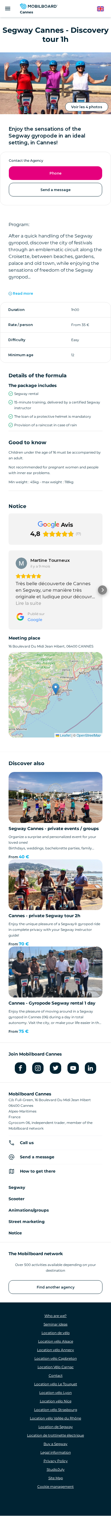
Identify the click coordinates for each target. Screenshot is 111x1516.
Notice (15, 1233)
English (103, 9)
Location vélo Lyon (55, 1392)
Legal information (55, 1452)
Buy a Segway (55, 1444)
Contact (56, 1375)
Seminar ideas (55, 1324)
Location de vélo (56, 1333)
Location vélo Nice (55, 1401)
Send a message (55, 190)
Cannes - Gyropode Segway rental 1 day (52, 1003)
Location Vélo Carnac (56, 1367)
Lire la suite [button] (28, 603)
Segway (17, 1187)
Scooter (16, 1198)
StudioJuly (56, 1469)
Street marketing (27, 1221)
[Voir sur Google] (21, 563)
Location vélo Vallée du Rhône (55, 1418)
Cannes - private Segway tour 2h (44, 915)
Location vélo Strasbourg (55, 1410)
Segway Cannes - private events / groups (54, 828)
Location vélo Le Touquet (55, 1384)
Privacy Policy (56, 1461)
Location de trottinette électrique (55, 1435)
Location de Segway (55, 1427)
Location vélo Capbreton (55, 1358)
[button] (8, 590)
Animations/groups (29, 1210)
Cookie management (55, 1486)
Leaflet (65, 735)
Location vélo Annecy (55, 1350)
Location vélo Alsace (55, 1341)
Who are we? (55, 1316)
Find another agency (56, 1287)
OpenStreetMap (89, 735)
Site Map (55, 1478)
